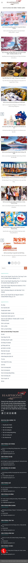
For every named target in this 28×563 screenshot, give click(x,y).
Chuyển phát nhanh (5, 310)
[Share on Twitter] (7, 413)
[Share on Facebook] (5, 413)
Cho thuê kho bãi (5, 307)
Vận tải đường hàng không (7, 373)
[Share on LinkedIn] (15, 413)
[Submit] (25, 268)
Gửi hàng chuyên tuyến (6, 340)
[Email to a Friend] (10, 413)
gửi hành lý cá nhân (5, 348)
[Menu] (2, 2)
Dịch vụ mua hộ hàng (6, 329)
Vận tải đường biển (6, 367)
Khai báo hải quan (5, 351)
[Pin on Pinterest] (13, 413)
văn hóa (3, 364)
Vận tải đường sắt (5, 375)
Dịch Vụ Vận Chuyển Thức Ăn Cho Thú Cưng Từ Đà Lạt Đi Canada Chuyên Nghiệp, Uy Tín (13, 277)
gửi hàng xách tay (5, 345)
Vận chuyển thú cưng (6, 362)
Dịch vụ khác (4, 326)
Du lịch (2, 334)
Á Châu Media (23, 561)
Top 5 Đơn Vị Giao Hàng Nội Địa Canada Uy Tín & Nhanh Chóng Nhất (13, 286)
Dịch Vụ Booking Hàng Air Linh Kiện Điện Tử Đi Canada (12, 291)
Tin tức (3, 359)
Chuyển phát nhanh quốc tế (8, 316)
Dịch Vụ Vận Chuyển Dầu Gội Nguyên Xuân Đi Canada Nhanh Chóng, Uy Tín (12, 295)
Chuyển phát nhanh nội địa (7, 313)
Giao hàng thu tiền (5, 337)
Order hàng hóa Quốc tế (7, 356)
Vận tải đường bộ (5, 370)
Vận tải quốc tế (5, 378)
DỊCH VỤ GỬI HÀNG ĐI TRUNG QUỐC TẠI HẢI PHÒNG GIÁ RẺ (12, 319)
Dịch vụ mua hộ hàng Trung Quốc (10, 331)
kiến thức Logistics (6, 353)
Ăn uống (3, 305)
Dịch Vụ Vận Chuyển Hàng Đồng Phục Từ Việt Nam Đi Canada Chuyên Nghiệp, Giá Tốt (13, 282)
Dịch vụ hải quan (5, 323)
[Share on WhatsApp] (2, 413)
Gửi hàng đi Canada (6, 342)
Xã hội (2, 381)
